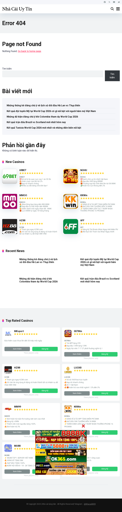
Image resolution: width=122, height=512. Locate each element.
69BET (22, 170)
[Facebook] (105, 2)
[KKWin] (70, 208)
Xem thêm (17, 349)
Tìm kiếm (7, 68)
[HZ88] (9, 233)
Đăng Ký (45, 349)
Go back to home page (29, 51)
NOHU (83, 170)
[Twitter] (109, 2)
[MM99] (8, 411)
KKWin (83, 195)
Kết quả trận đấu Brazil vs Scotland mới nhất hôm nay (36, 122)
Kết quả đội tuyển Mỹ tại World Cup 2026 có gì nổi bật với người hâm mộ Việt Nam (51, 111)
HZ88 (22, 220)
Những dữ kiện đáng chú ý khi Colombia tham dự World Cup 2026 (42, 116)
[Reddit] (119, 2)
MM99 (17, 406)
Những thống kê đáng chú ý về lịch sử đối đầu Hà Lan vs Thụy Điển (43, 105)
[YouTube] (114, 2)
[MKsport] (8, 336)
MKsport (19, 331)
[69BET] (9, 182)
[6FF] (70, 233)
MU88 (17, 445)
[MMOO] (9, 208)
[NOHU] (70, 182)
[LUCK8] (68, 372)
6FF (82, 220)
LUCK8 (77, 367)
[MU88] (8, 451)
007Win (78, 331)
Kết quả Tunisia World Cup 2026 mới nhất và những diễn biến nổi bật (44, 127)
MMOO (23, 195)
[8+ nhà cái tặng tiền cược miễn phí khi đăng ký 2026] (17, 8)
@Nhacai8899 (90, 504)
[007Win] (68, 336)
